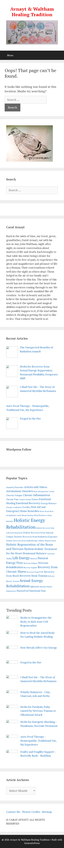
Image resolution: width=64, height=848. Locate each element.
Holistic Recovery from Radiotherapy (22, 540)
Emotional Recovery (28, 503)
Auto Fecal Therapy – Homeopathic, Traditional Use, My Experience (38, 740)
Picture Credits (31, 812)
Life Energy (21, 558)
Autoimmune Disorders (19, 491)
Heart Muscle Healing (25, 515)
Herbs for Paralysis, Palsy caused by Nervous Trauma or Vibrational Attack (38, 710)
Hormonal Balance (35, 553)
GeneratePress (32, 843)
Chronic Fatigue (14, 495)
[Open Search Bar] (59, 55)
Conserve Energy (25, 499)
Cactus (52, 491)
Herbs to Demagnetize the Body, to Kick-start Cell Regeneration (36, 621)
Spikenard (34, 586)
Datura (35, 499)
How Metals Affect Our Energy (38, 647)
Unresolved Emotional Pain (31, 590)
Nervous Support (30, 567)
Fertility (26, 507)
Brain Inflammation (41, 491)
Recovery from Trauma (33, 575)
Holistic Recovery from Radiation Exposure (35, 536)
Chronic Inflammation (36, 495)
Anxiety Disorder (14, 487)
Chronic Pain (12, 499)
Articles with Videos (35, 487)
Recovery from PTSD (35, 572)
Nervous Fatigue (30, 563)
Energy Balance (49, 503)
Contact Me (13, 812)
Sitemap (47, 812)
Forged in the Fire (30, 662)
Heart (42, 511)
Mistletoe (33, 559)
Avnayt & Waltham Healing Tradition (32, 12)
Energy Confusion (14, 507)
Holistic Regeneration (47, 540)
